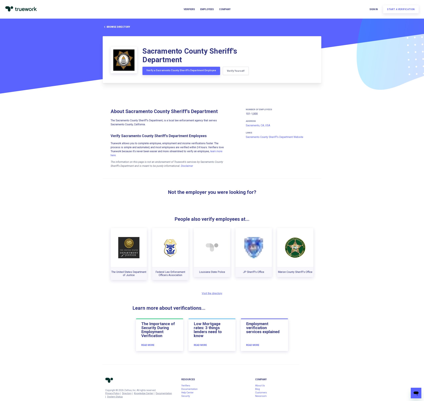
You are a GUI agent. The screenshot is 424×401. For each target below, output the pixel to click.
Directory (127, 393)
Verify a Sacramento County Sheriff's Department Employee (181, 70)
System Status (115, 396)
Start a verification (401, 9)
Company (225, 9)
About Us (260, 385)
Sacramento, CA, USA (258, 125)
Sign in (374, 9)
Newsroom (261, 396)
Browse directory (118, 27)
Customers (261, 392)
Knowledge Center (143, 393)
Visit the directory (212, 293)
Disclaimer (187, 165)
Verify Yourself (236, 71)
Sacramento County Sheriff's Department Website (274, 137)
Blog (257, 389)
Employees (207, 9)
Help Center (187, 392)
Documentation (164, 393)
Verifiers (189, 9)
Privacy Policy (112, 393)
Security (185, 396)
